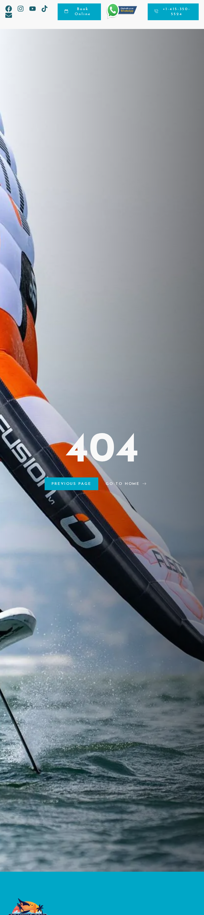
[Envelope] (8, 15)
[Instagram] (20, 8)
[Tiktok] (44, 8)
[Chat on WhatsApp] (121, 17)
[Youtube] (32, 8)
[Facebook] (8, 8)
